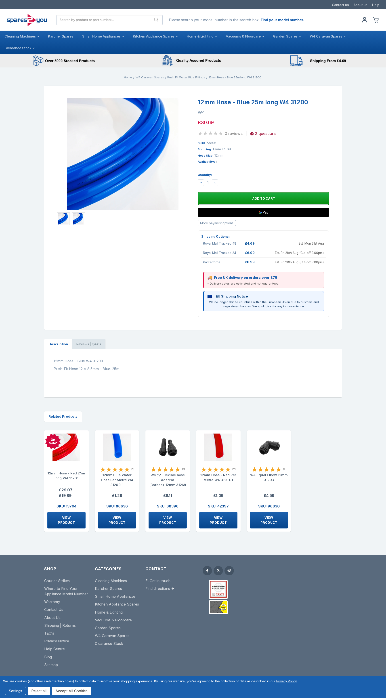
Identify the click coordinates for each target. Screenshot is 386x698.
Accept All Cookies (71, 691)
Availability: (207, 161)
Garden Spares (285, 36)
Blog (48, 657)
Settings (15, 691)
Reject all (38, 691)
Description (58, 344)
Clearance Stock (17, 48)
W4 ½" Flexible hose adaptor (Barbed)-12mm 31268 (167, 480)
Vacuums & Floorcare (243, 36)
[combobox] (103, 20)
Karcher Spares (60, 36)
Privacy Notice (56, 641)
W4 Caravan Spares (326, 36)
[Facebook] (207, 570)
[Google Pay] (263, 212)
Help (375, 5)
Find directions (157, 588)
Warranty (52, 601)
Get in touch (160, 581)
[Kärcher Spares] (218, 607)
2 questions (265, 133)
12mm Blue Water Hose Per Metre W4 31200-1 (117, 480)
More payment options (216, 223)
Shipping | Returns (60, 625)
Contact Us (53, 609)
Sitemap (51, 664)
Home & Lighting (200, 36)
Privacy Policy (286, 681)
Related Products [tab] (63, 416)
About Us (52, 617)
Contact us (340, 5)
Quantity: (205, 174)
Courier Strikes (57, 581)
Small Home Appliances (101, 36)
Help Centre (54, 649)
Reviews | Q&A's (88, 344)
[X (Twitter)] (218, 570)
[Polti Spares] (218, 589)
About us (360, 5)
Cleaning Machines (20, 36)
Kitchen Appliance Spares (153, 36)
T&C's (49, 633)
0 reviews (234, 133)
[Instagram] (229, 570)
